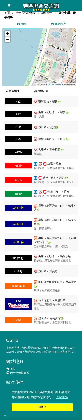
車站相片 (60, 23)
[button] (39, 53)
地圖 (23, 23)
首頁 (7, 13)
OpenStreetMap (56, 84)
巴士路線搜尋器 (26, 13)
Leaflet (42, 84)
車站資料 (47, 13)
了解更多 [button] (62, 397)
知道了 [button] (42, 407)
